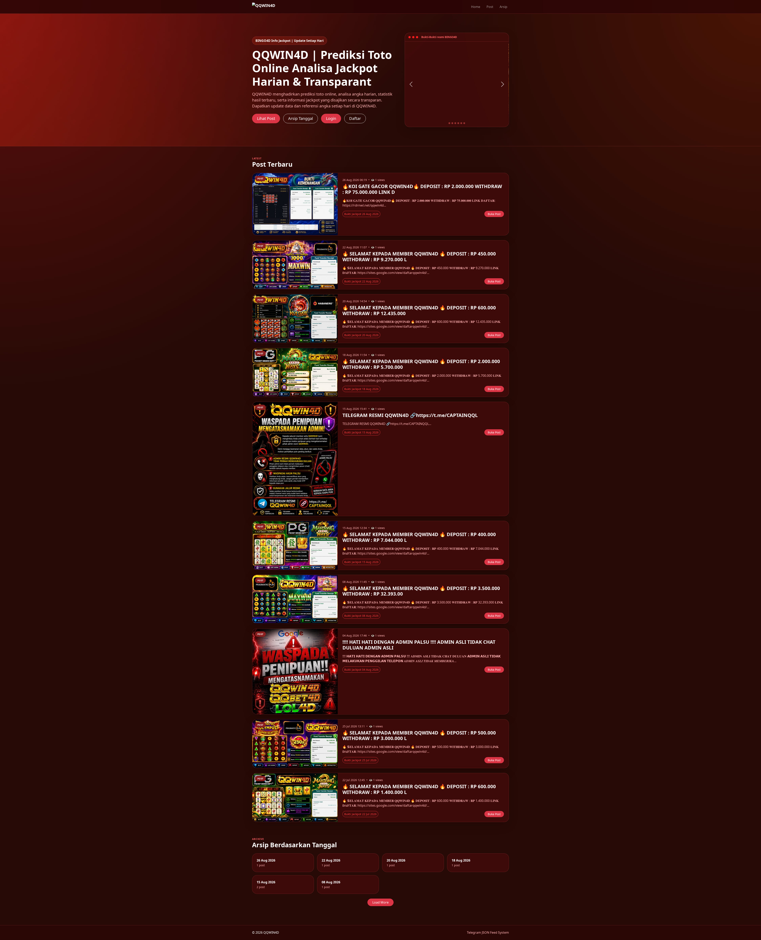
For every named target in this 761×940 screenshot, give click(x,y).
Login (331, 118)
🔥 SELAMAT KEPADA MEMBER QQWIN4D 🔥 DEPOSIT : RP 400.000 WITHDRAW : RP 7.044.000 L (419, 537)
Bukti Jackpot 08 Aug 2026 (361, 616)
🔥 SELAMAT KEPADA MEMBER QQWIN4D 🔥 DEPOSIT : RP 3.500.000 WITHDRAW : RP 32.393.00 (421, 591)
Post (490, 7)
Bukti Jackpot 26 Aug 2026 (361, 214)
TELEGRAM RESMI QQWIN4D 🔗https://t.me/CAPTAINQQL (410, 415)
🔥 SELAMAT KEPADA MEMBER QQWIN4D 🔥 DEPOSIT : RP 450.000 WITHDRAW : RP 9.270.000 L (419, 256)
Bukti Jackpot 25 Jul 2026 (360, 760)
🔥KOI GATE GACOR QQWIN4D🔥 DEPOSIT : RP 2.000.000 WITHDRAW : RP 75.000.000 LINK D (422, 189)
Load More (380, 902)
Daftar (355, 118)
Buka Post (494, 214)
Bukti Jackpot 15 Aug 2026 (361, 432)
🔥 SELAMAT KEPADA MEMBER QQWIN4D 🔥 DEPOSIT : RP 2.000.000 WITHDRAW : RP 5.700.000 (421, 364)
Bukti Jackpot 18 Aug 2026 (361, 389)
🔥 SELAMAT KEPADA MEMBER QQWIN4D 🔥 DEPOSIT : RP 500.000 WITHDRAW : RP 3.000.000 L (419, 735)
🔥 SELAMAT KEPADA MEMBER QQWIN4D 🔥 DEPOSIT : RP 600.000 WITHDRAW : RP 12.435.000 (419, 310)
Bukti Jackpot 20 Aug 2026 (361, 335)
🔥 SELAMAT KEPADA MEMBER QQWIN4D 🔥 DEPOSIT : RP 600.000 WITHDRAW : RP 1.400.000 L (419, 789)
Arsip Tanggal (300, 118)
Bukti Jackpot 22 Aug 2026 (361, 281)
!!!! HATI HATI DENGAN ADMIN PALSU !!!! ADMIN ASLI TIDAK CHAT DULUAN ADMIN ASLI (418, 645)
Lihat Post (266, 118)
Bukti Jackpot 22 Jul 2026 (360, 814)
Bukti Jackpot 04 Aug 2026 (361, 669)
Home (475, 7)
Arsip (503, 7)
